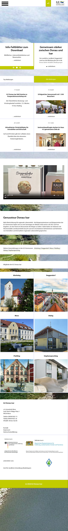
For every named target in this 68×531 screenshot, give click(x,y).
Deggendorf (45, 248)
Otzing (5, 250)
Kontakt (5, 428)
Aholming (37, 248)
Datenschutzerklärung (10, 432)
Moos (51, 248)
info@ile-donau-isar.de (10, 421)
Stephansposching (14, 250)
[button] (13, 67)
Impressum (6, 430)
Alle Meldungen (51, 79)
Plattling (57, 248)
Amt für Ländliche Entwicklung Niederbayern (17, 468)
